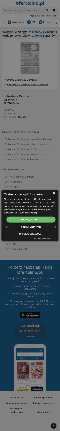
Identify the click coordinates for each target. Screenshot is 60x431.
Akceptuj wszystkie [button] (31, 219)
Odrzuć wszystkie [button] (31, 227)
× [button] (54, 193)
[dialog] (29, 215)
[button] (30, 234)
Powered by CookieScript (44, 239)
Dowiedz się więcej (27, 212)
